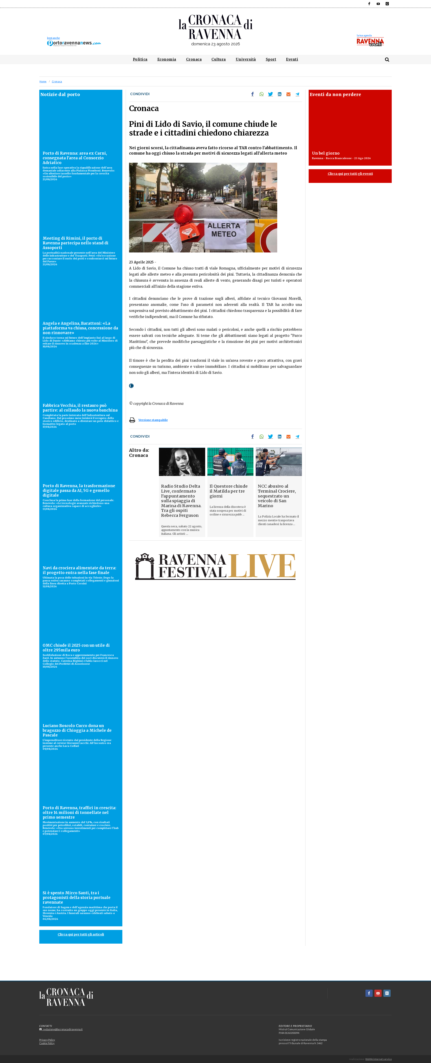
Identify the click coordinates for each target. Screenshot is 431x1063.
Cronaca (57, 81)
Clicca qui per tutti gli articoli (81, 934)
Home (43, 81)
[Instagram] (387, 4)
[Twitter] (270, 94)
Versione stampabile (153, 420)
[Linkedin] (279, 94)
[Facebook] (369, 4)
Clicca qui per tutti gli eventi (350, 174)
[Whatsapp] (261, 94)
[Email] (288, 94)
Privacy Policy (47, 1039)
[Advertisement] (215, 965)
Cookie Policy (47, 1043)
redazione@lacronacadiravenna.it (62, 1029)
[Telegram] (297, 94)
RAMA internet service (378, 1059)
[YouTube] (378, 4)
